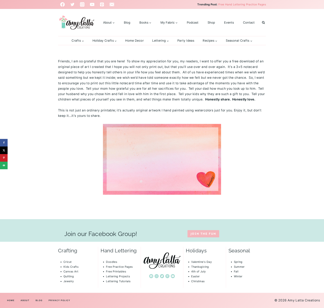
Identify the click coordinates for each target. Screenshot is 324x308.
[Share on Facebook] (4, 142)
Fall (236, 271)
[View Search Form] (263, 22)
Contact (249, 22)
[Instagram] (82, 4)
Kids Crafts (70, 266)
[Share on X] (4, 150)
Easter (195, 276)
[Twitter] (72, 4)
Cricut (67, 261)
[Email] (111, 4)
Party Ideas (185, 40)
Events (229, 22)
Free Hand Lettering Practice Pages (242, 4)
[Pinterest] (102, 4)
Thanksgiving (200, 266)
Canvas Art (70, 271)
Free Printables (116, 271)
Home (11, 300)
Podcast (192, 22)
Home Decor (134, 40)
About (25, 300)
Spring (238, 261)
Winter (238, 276)
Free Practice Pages (119, 266)
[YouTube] (92, 4)
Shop (211, 22)
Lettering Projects (118, 276)
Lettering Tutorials (118, 281)
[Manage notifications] (317, 285)
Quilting (68, 276)
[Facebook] (62, 4)
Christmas (198, 281)
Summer (239, 266)
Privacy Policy (59, 300)
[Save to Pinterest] (4, 158)
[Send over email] (4, 165)
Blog (127, 22)
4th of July (198, 271)
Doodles (111, 261)
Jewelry (68, 281)
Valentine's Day (201, 261)
